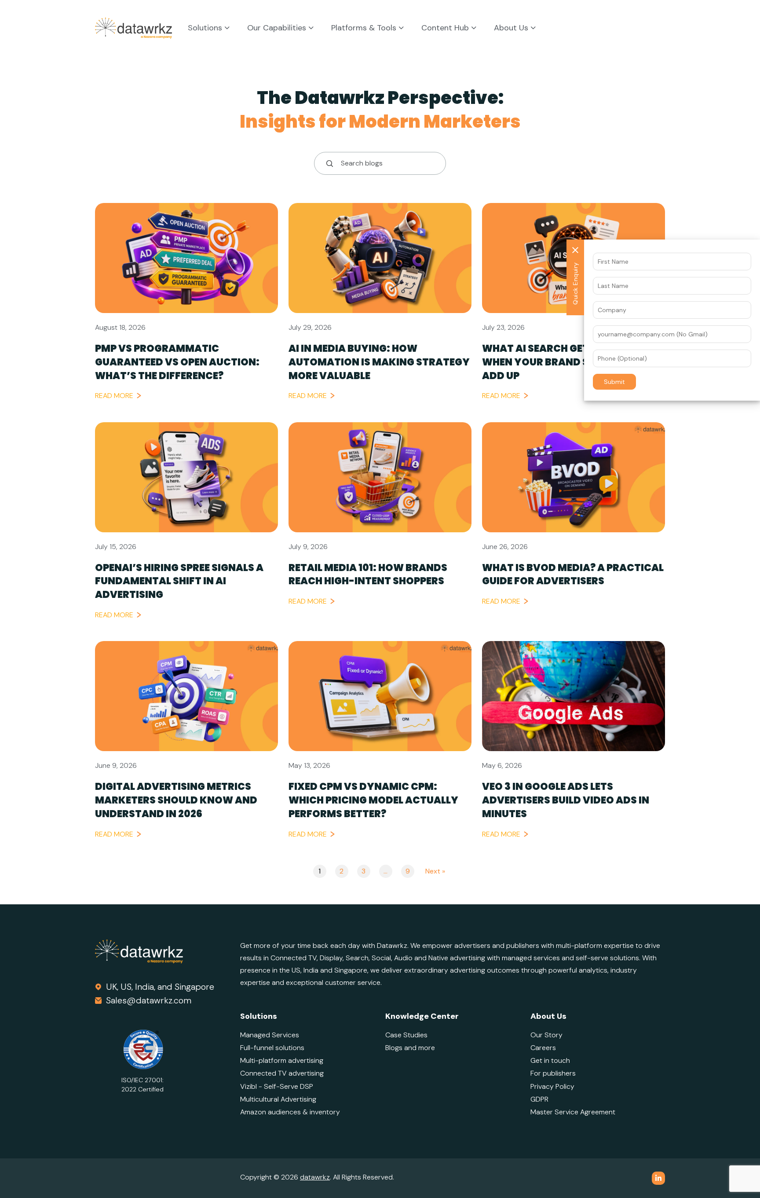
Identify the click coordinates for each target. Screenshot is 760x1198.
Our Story (546, 1034)
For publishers (553, 1073)
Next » (435, 871)
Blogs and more (410, 1047)
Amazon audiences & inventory (290, 1112)
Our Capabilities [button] (277, 28)
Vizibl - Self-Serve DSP (276, 1086)
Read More (114, 395)
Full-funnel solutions (272, 1047)
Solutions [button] (206, 28)
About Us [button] (512, 28)
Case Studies (406, 1034)
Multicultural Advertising (278, 1099)
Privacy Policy (552, 1086)
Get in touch (550, 1060)
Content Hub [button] (446, 28)
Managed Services (269, 1034)
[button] (614, 382)
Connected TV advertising (282, 1073)
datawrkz (315, 1177)
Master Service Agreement (572, 1112)
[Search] (327, 163)
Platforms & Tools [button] (364, 28)
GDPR (539, 1099)
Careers (543, 1047)
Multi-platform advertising (281, 1060)
